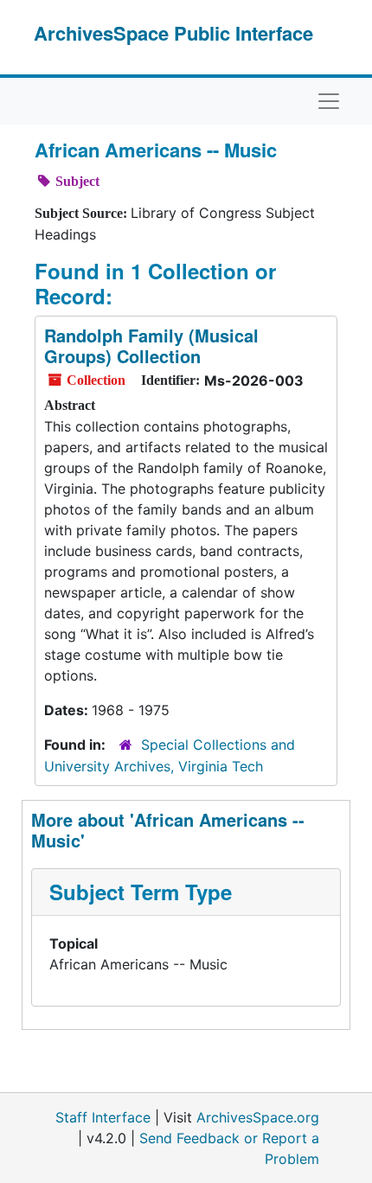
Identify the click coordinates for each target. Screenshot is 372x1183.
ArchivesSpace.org (257, 1117)
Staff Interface (103, 1117)
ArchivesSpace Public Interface (173, 33)
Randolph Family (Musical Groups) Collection (151, 345)
